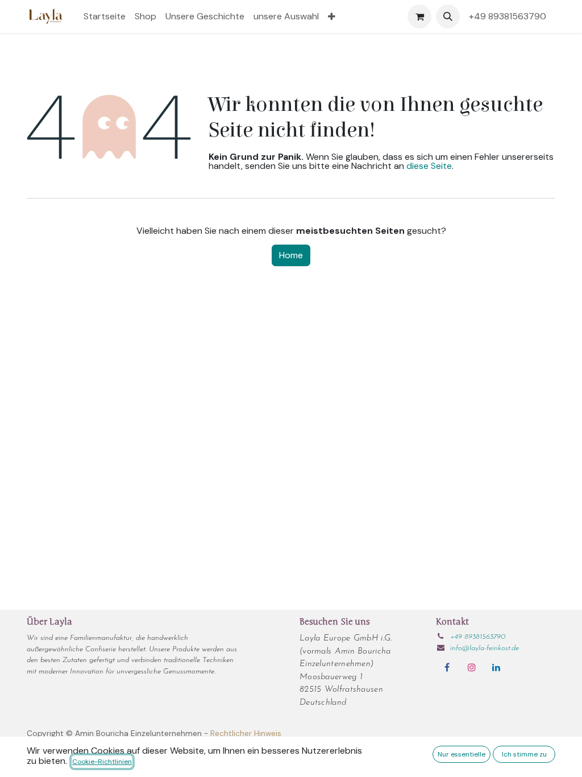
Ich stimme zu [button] (524, 754)
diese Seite (429, 166)
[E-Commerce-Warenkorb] (419, 16)
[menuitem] (104, 16)
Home (291, 255)
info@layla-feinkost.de (484, 648)
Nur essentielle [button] (461, 754)
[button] (448, 16)
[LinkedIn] (496, 667)
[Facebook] (447, 667)
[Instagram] (472, 667)
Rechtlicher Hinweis (245, 733)
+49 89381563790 (510, 16)
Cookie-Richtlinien (102, 761)
